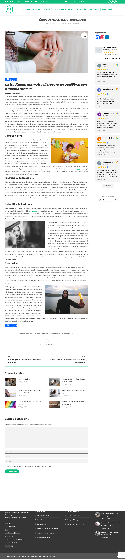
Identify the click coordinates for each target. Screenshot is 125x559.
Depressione (41, 511)
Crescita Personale (43, 537)
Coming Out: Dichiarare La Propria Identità (29, 402)
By (41, 333)
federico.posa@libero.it (12, 533)
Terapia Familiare (73, 515)
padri (78, 169)
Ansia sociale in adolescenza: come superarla (73, 391)
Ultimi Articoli (10, 33)
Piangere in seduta (24, 379)
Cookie (44, 556)
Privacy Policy (51, 556)
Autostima (40, 520)
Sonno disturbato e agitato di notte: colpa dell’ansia (73, 380)
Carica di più (108, 186)
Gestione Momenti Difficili (45, 533)
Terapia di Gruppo (73, 520)
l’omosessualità (34, 211)
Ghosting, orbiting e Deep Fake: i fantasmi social (73, 402)
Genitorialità (41, 524)
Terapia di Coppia (73, 511)
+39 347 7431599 (10, 526)
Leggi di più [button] (101, 81)
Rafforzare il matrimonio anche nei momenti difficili (29, 391)
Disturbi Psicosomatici (44, 515)
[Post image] (10, 382)
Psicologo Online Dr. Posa (75, 524)
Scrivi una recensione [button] (112, 58)
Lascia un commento (67, 333)
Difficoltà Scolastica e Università (47, 528)
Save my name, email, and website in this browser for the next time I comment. (29, 466)
